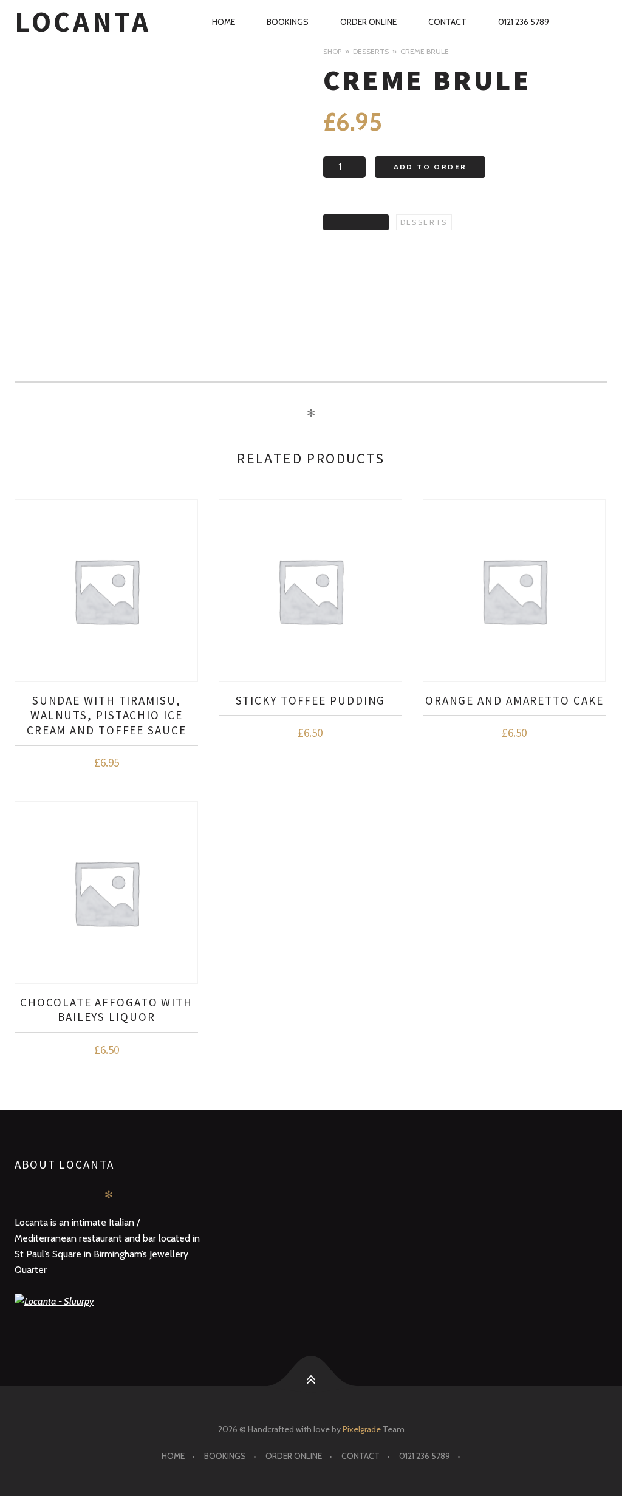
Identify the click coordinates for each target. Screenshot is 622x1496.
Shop (332, 51)
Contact (447, 21)
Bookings (288, 21)
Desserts (371, 51)
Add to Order (430, 166)
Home (223, 21)
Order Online (368, 21)
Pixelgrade (362, 1429)
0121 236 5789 (523, 21)
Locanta (83, 21)
